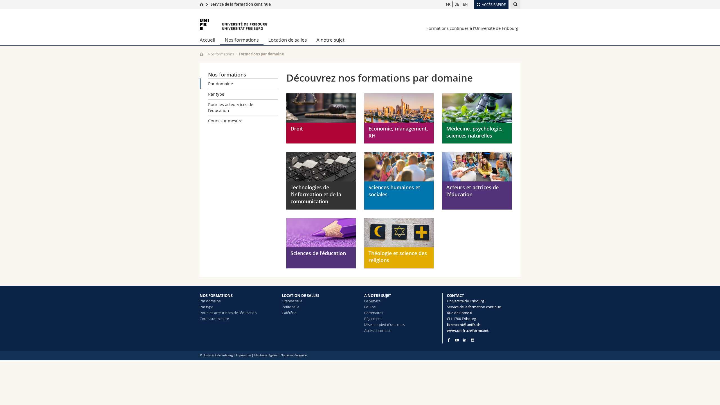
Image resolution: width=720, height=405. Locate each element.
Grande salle (292, 300)
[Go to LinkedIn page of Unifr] (464, 340)
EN (465, 4)
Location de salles (287, 40)
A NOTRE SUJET (377, 295)
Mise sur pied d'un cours (384, 324)
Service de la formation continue (241, 4)
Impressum (243, 355)
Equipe (370, 306)
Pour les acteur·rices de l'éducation (230, 107)
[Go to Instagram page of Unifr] (472, 340)
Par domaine (220, 83)
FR (448, 4)
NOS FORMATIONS (216, 295)
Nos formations (242, 40)
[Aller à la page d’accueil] (201, 4)
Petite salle (290, 306)
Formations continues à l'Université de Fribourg (472, 28)
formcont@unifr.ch (463, 324)
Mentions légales (265, 355)
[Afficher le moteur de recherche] (515, 4)
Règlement (373, 318)
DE (456, 4)
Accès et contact (377, 330)
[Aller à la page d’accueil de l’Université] (233, 24)
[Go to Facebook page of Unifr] (449, 340)
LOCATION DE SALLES (300, 295)
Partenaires (373, 312)
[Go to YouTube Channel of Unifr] (457, 340)
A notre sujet (330, 40)
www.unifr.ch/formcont (468, 330)
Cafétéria (289, 312)
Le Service (372, 300)
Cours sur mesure (225, 120)
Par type (216, 94)
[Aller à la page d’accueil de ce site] (201, 54)
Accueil (207, 40)
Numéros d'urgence (294, 355)
